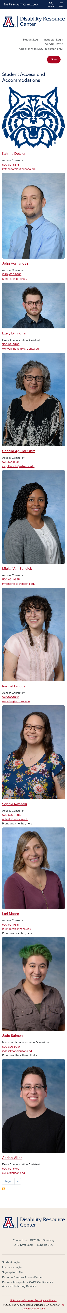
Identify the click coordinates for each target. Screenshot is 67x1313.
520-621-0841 (10, 462)
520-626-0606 (11, 815)
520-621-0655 (11, 579)
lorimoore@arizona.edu (16, 929)
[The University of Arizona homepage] (21, 4)
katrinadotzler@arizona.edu (19, 169)
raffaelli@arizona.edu (15, 819)
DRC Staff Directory (42, 1240)
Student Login (31, 39)
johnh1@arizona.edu (14, 278)
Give (54, 59)
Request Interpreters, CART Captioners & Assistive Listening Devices (27, 1284)
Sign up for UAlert (13, 1272)
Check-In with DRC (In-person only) (41, 49)
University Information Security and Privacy (33, 1300)
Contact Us (20, 1240)
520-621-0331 (10, 924)
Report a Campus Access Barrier (22, 1277)
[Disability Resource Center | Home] (33, 22)
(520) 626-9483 (11, 274)
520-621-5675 (10, 165)
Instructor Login (53, 39)
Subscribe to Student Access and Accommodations (3, 1189)
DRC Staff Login (24, 1245)
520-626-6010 (11, 1047)
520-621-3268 (54, 44)
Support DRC (45, 1245)
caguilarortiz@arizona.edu (18, 466)
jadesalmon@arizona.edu (17, 1051)
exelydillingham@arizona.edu (20, 348)
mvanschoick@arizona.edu (18, 584)
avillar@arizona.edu (14, 1173)
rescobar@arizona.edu (16, 701)
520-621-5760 (10, 344)
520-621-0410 (10, 697)
